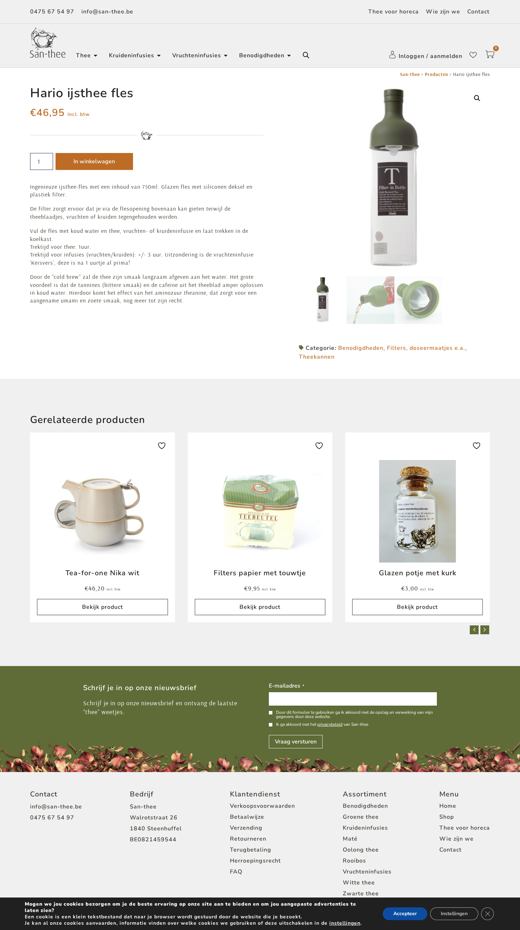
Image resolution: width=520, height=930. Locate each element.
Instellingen (454, 913)
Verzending (246, 828)
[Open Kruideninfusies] (159, 55)
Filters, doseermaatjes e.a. (426, 348)
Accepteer (405, 913)
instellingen (344, 923)
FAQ (236, 872)
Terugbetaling (250, 850)
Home (447, 806)
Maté (350, 839)
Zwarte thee (361, 893)
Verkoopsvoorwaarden (262, 806)
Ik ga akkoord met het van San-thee (322, 724)
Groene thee (361, 817)
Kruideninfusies (365, 828)
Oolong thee (361, 850)
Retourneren (248, 839)
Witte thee (359, 882)
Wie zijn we (443, 12)
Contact (478, 12)
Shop (446, 817)
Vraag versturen (296, 742)
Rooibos (354, 861)
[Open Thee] (95, 55)
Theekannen (317, 357)
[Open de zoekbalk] (306, 55)
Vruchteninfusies (367, 872)
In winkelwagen (94, 161)
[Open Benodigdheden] (289, 55)
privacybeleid (329, 724)
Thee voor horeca (393, 12)
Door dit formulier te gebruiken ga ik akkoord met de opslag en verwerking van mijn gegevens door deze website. (354, 714)
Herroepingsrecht (255, 861)
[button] (477, 98)
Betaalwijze (247, 817)
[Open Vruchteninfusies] (226, 55)
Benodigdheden (360, 348)
